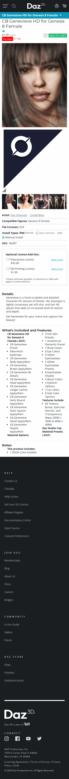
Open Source (12, 528)
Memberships (12, 560)
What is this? (57, 260)
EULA (16, 765)
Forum (8, 640)
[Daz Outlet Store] (34, 191)
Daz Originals (19, 215)
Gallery (8, 632)
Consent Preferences (16, 536)
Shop (7, 664)
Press (7, 584)
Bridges (8, 600)
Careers (8, 592)
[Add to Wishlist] (46, 35)
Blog (6, 568)
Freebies (9, 672)
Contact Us (10, 481)
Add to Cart (57, 35)
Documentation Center (17, 520)
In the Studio (11, 624)
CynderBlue (37, 215)
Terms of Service (40, 761)
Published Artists (14, 680)
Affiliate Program (13, 512)
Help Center (11, 496)
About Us (9, 576)
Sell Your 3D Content (16, 504)
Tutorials (9, 488)
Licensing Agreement (16, 761)
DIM (59, 233)
